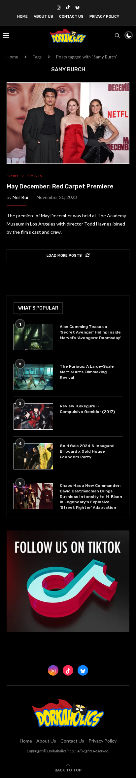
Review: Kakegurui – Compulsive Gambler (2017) (87, 409)
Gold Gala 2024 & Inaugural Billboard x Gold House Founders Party (87, 451)
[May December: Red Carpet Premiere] (68, 123)
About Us (43, 16)
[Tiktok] (68, 7)
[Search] (117, 35)
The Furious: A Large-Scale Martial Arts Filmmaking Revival (87, 372)
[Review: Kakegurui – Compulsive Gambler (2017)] (33, 416)
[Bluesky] (77, 7)
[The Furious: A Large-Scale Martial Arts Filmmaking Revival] (33, 377)
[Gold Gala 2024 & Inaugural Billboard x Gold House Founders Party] (33, 456)
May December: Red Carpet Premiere (60, 186)
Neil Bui (20, 197)
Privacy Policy (104, 16)
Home (22, 16)
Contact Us (71, 16)
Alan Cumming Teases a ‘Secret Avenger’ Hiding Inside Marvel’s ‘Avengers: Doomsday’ (90, 332)
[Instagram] (58, 7)
